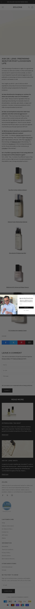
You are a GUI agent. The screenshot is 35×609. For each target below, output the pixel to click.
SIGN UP (26, 307)
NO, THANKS (26, 310)
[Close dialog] (34, 295)
